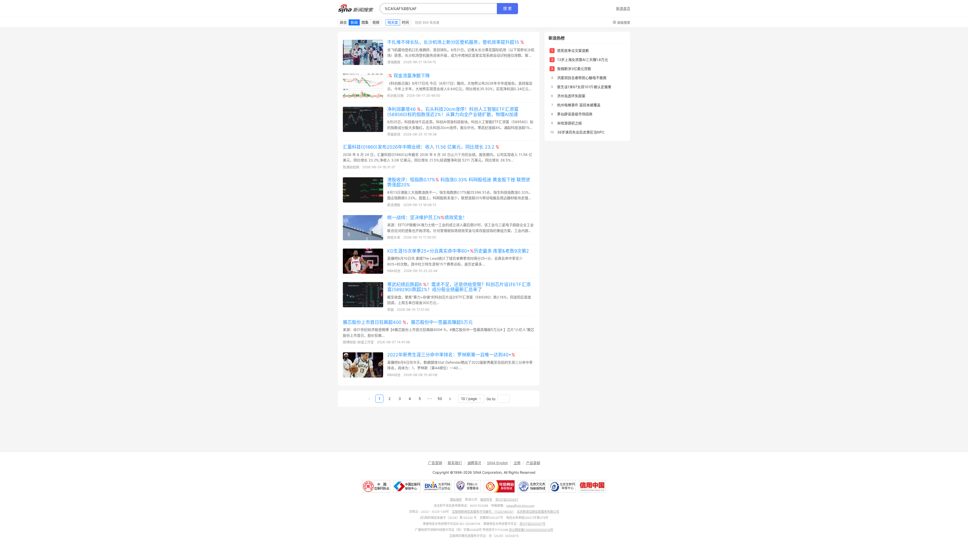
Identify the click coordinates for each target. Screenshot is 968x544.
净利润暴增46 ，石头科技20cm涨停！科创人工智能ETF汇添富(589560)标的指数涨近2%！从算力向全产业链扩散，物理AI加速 (453, 112)
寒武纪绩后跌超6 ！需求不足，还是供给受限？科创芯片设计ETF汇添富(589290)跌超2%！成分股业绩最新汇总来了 (459, 287)
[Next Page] (450, 399)
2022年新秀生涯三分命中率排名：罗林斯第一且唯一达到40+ (451, 354)
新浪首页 (623, 9)
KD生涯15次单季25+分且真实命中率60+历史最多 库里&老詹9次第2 (458, 251)
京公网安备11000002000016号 (531, 530)
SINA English (497, 463)
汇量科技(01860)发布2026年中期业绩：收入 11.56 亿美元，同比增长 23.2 (421, 147)
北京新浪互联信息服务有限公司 (538, 512)
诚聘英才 (474, 463)
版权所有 (486, 499)
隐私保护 (456, 499)
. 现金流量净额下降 (408, 75)
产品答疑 (533, 463)
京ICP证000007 (506, 499)
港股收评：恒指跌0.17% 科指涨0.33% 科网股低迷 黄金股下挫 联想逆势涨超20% (458, 182)
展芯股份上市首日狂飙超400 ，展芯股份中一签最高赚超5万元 (408, 322)
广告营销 (435, 463)
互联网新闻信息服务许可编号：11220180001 (483, 512)
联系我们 (455, 463)
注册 (517, 463)
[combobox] (438, 8)
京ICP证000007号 (533, 524)
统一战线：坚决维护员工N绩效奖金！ (427, 217)
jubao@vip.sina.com (520, 505)
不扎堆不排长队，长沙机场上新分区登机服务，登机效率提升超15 (455, 42)
